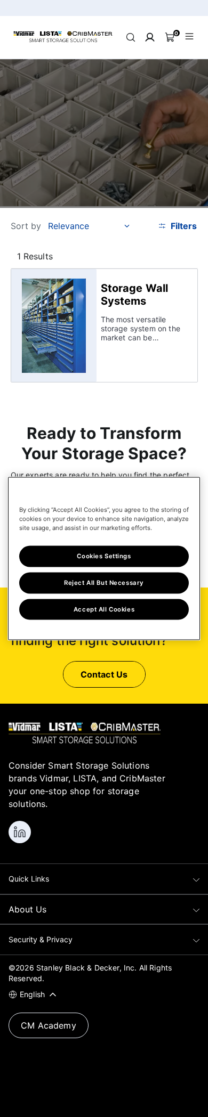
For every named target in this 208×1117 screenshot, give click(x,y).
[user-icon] (149, 37)
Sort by (26, 226)
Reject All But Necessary (104, 582)
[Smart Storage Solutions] (63, 40)
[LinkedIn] (20, 832)
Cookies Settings (104, 555)
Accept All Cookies (104, 609)
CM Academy (48, 1025)
